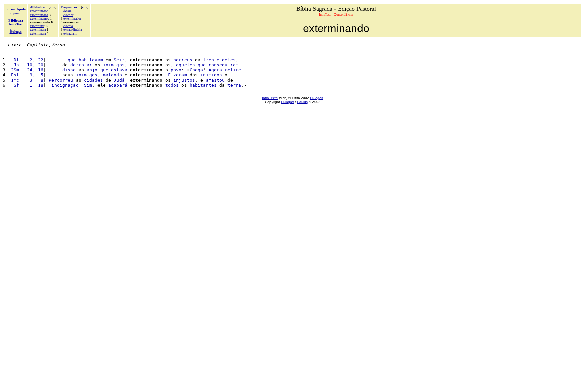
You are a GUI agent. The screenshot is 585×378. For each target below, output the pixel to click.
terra (234, 85)
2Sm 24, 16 (25, 69)
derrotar (81, 64)
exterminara (38, 29)
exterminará (38, 33)
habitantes (203, 85)
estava (119, 69)
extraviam (70, 33)
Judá (119, 80)
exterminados (39, 15)
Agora (215, 69)
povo (176, 69)
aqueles (185, 64)
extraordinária (72, 29)
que (72, 59)
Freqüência (69, 7)
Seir (119, 59)
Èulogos (316, 98)
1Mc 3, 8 (25, 80)
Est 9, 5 (25, 74)
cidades (93, 80)
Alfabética (37, 7)
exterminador (39, 11)
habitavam (91, 59)
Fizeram (177, 74)
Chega (196, 69)
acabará (117, 85)
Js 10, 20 (25, 64)
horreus (182, 59)
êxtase (67, 11)
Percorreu (61, 80)
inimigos (114, 64)
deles (229, 59)
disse (69, 69)
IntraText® (270, 98)
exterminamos (39, 18)
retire (233, 69)
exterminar (37, 26)
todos (172, 85)
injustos (184, 80)
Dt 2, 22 (25, 59)
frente (211, 59)
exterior (68, 15)
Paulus (302, 102)
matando (112, 74)
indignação (65, 85)
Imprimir (15, 13)
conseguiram (223, 64)
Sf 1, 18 (25, 85)
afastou (215, 80)
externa (68, 26)
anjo (92, 69)
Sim (88, 85)
